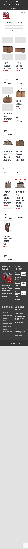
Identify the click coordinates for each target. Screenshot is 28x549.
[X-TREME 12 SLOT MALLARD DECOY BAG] (7, 143)
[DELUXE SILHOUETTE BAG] (20, 92)
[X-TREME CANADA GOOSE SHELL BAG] (20, 143)
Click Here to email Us (20, 332)
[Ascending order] (21, 22)
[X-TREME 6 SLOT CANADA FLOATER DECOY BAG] (7, 184)
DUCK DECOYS (7, 315)
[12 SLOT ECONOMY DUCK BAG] (20, 48)
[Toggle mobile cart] (22, 12)
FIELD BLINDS (7, 323)
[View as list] (15, 30)
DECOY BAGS (7, 326)
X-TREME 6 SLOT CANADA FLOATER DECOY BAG (7, 197)
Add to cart (5, 81)
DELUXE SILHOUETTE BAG (20, 104)
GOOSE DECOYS (5, 311)
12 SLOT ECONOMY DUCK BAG (19, 66)
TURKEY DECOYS (5, 319)
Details (10, 83)
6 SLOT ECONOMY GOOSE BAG (7, 66)
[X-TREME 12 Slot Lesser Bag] (7, 99)
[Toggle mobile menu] (25, 12)
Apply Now (18, 335)
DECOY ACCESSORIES (7, 330)
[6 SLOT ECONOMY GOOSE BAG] (7, 48)
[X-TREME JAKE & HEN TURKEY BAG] (7, 227)
